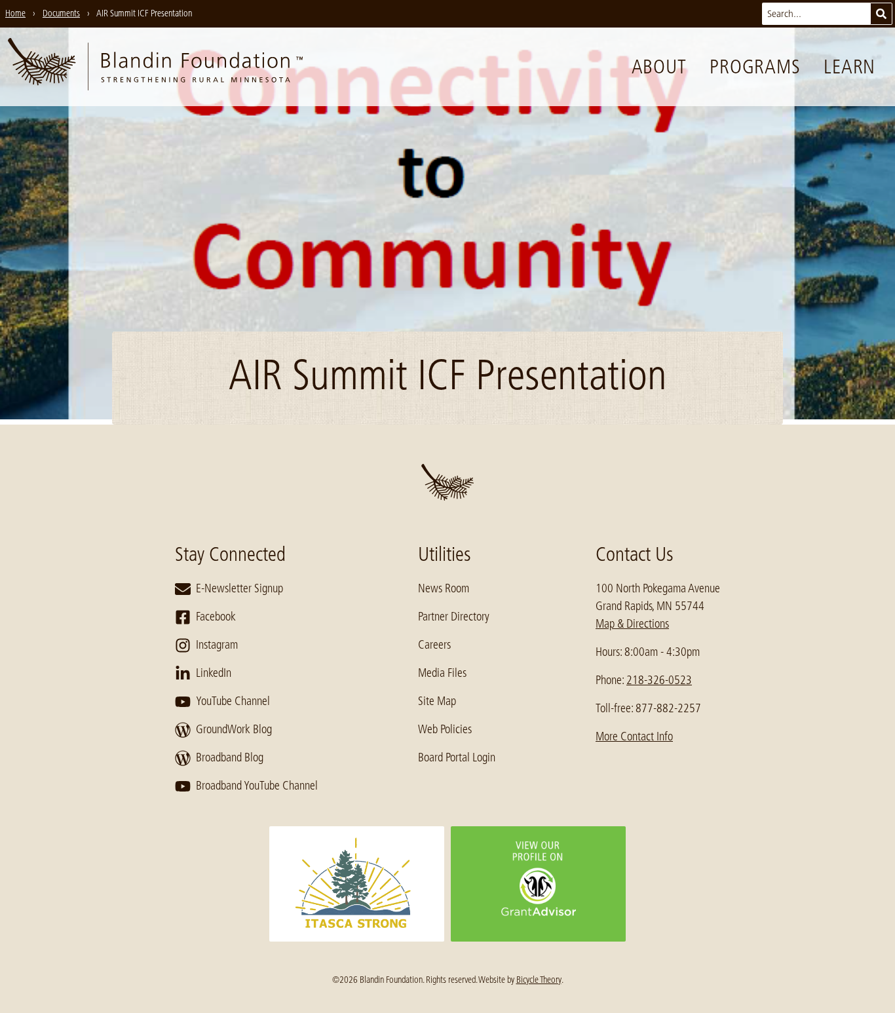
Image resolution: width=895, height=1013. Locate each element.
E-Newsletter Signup (239, 588)
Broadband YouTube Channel (257, 785)
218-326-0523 (659, 680)
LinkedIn (213, 673)
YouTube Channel (233, 701)
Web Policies (445, 729)
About (659, 67)
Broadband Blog (229, 757)
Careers (434, 645)
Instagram (217, 645)
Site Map (437, 701)
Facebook (216, 616)
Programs (755, 67)
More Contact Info (634, 736)
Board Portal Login (456, 757)
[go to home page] (155, 67)
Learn (849, 67)
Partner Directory (453, 616)
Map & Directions (632, 624)
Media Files (442, 673)
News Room (443, 588)
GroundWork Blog (234, 729)
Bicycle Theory (539, 979)
